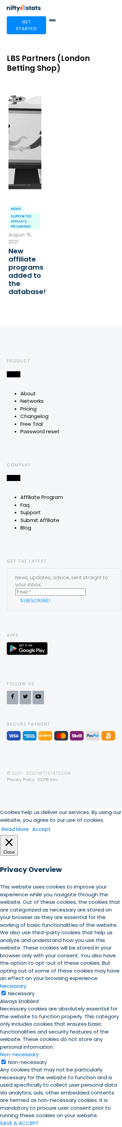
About (28, 393)
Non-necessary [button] (19, 1054)
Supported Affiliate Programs (21, 221)
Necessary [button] (13, 985)
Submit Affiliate (39, 520)
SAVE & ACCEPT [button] (19, 1123)
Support (30, 512)
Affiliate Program (41, 497)
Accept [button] (41, 829)
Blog (25, 527)
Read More (15, 829)
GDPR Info (48, 779)
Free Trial (31, 423)
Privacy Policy (21, 779)
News (16, 208)
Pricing (28, 408)
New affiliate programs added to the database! (24, 271)
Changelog (34, 416)
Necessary (21, 993)
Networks (32, 400)
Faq (24, 504)
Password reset (40, 431)
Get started (26, 25)
